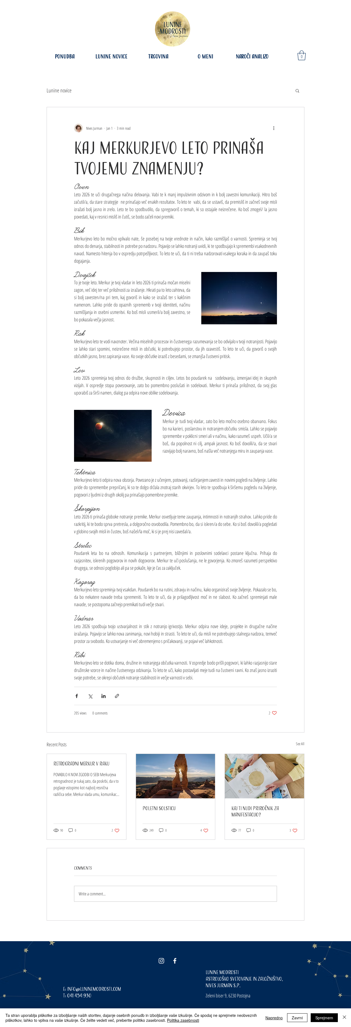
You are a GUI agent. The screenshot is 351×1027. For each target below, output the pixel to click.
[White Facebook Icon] (175, 960)
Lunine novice (59, 90)
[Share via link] (117, 696)
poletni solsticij (159, 808)
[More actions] (273, 128)
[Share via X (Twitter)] (90, 696)
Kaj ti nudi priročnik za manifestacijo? (255, 811)
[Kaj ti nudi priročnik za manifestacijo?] (264, 776)
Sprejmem (324, 1017)
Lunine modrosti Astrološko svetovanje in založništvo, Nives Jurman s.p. (244, 979)
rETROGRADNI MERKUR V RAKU (81, 764)
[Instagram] (161, 960)
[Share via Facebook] (76, 696)
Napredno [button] (274, 1017)
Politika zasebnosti (183, 1020)
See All (300, 743)
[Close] (344, 1018)
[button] (302, 55)
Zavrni (297, 1017)
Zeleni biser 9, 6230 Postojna (228, 995)
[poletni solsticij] (175, 776)
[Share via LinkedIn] (103, 696)
